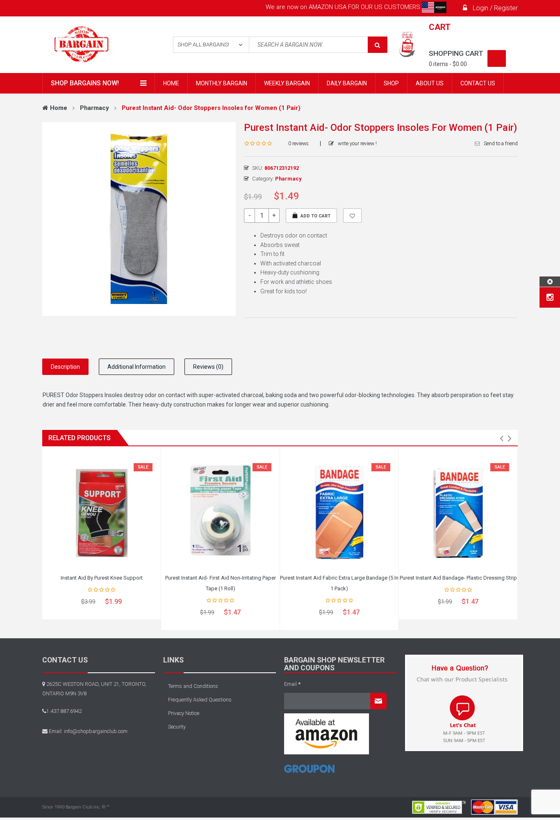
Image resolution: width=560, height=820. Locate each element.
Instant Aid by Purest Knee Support (102, 578)
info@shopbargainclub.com (95, 731)
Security (177, 727)
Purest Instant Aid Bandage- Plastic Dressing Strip (458, 578)
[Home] (309, 772)
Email (292, 684)
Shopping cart (456, 53)
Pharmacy (94, 108)
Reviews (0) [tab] (208, 366)
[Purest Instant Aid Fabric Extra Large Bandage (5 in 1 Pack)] (339, 511)
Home (58, 108)
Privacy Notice (183, 713)
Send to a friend (501, 143)
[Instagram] (549, 297)
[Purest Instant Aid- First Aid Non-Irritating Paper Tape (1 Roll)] (220, 511)
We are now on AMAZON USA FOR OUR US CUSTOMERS (344, 7)
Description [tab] (65, 366)
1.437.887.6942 (64, 711)
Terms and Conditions (193, 686)
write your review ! (357, 143)
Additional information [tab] (136, 366)
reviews (298, 143)
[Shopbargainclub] (96, 44)
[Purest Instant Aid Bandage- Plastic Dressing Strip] (458, 511)
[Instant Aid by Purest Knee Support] (101, 511)
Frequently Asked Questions (200, 700)
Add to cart (315, 216)
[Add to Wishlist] (352, 215)
